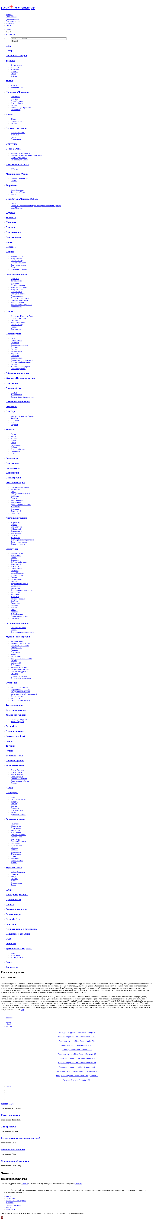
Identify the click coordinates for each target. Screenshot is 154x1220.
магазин (9, 1026)
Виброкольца (16, 665)
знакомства (10, 23)
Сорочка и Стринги (19, 779)
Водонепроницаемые (19, 584)
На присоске (16, 502)
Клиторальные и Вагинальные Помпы (26, 155)
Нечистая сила (16, 837)
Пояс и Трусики (17, 770)
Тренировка (15, 320)
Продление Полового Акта (22, 316)
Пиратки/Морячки (18, 841)
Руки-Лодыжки (17, 101)
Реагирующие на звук (19, 616)
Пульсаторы (15, 603)
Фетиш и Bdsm (17, 861)
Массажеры (15, 588)
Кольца (13, 654)
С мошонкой (16, 513)
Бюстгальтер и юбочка (20, 781)
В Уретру (14, 169)
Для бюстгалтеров (18, 815)
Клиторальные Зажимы (20, 153)
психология (15, 955)
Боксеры (14, 879)
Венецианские (16, 87)
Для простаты (16, 531)
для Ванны (15, 420)
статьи (25, 1184)
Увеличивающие (17, 302)
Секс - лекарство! (13, 21)
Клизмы (14, 181)
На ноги (14, 804)
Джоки (13, 885)
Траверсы (14, 99)
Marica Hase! (7, 1103)
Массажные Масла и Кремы (22, 416)
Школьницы (16, 854)
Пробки (14, 525)
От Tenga (14, 674)
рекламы (78, 1184)
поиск (8, 1022)
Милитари (15, 824)
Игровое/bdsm (16, 883)
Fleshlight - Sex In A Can (20, 643)
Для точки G (16, 511)
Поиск (8, 29)
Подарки (14, 425)
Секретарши (16, 828)
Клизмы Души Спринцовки (22, 397)
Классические (16, 341)
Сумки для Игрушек (19, 719)
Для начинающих (18, 544)
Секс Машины (16, 208)
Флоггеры (15, 67)
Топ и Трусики (17, 777)
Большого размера (18, 369)
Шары (13, 119)
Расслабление (16, 395)
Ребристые (15, 354)
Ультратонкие (16, 351)
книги (8, 25)
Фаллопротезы (17, 696)
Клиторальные (17, 553)
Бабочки (14, 607)
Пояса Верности (17, 190)
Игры (13, 422)
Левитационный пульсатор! (15, 1161)
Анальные (15, 135)
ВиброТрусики (17, 614)
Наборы (14, 105)
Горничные (15, 843)
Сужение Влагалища (19, 300)
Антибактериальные (19, 287)
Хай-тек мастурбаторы (20, 672)
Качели (13, 204)
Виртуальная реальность (21, 678)
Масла (13, 436)
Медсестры (15, 830)
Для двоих (15, 560)
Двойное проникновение (21, 505)
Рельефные (15, 507)
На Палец (15, 571)
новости (9, 15)
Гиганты (14, 498)
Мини (13, 492)
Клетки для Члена (18, 192)
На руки (14, 806)
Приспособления (18, 449)
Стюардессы (16, 852)
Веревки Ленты (17, 103)
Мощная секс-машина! (13, 1149)
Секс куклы (15, 652)
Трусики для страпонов (20, 700)
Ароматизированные (19, 345)
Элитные (14, 605)
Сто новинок (11, 17)
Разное (13, 856)
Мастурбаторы (17, 641)
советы (13, 953)
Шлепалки (15, 69)
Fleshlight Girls (16, 648)
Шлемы (14, 85)
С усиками (15, 343)
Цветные (14, 347)
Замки (13, 194)
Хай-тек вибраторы (19, 562)
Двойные (14, 601)
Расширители (16, 121)
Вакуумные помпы (18, 265)
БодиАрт (14, 418)
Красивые (15, 566)
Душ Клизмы (16, 533)
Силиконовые (16, 292)
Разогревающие (17, 296)
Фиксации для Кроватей (21, 107)
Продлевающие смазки (20, 298)
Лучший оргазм (17, 256)
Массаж (14, 327)
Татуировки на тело (19, 799)
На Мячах (15, 496)
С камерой (15, 618)
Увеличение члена (18, 322)
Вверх (8, 1086)
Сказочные (15, 839)
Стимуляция (16, 139)
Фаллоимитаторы (18, 133)
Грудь (13, 267)
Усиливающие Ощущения (21, 305)
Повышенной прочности (21, 362)
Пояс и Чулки (16, 772)
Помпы (14, 661)
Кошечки (14, 850)
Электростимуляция (19, 542)
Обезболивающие (18, 285)
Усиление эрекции (18, 318)
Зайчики (14, 848)
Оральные (15, 279)
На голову (15, 808)
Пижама (14, 783)
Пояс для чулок (17, 810)
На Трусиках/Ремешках (20, 692)
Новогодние (16, 832)
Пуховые (14, 72)
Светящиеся (15, 349)
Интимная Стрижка (19, 269)
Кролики (14, 612)
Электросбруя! (8, 1126)
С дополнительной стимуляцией (24, 694)
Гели (12, 453)
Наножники (15, 110)
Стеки (13, 74)
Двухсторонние (17, 500)
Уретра (13, 137)
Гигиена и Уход (17, 261)
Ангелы (14, 863)
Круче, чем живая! (10, 1115)
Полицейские (16, 845)
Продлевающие (17, 358)
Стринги (14, 874)
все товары (10, 34)
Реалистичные (16, 579)
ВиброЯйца (15, 594)
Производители (12, 19)
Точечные (15, 356)
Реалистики (15, 489)
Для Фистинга (16, 307)
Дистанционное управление (22, 540)
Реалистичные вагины (20, 669)
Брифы (13, 876)
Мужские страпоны (19, 676)
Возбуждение (16, 258)
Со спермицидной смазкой (22, 360)
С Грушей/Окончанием (20, 487)
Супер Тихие (16, 586)
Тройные (14, 577)
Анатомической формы (20, 366)
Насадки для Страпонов (20, 494)
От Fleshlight (16, 663)
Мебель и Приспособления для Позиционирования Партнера (36, 206)
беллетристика (17, 957)
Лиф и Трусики (17, 774)
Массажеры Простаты (20, 646)
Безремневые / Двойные (20, 690)
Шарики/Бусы (16, 522)
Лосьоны (14, 438)
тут (22, 1010)
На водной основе (18, 294)
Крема (13, 443)
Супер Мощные (17, 573)
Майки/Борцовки (18, 872)
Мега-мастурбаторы (19, 667)
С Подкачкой (16, 529)
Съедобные (15, 451)
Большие (14, 581)
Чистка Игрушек (17, 722)
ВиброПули (15, 592)
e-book (8, 1024)
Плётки (14, 76)
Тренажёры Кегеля (18, 263)
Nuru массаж (16, 445)
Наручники (15, 97)
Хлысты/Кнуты (17, 65)
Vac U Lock (15, 698)
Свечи (13, 434)
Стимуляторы (16, 527)
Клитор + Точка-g (18, 599)
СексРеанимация (18, 8)
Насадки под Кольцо (19, 687)
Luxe (13, 338)
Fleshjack (14, 650)
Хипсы (13, 881)
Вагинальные (16, 281)
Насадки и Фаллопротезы (21, 659)
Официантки (16, 826)
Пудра (13, 441)
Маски (13, 812)
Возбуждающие (17, 289)
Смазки (14, 393)
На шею (14, 797)
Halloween (15, 858)
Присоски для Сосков (19, 160)
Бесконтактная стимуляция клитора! (20, 1138)
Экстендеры (16, 656)
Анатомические (17, 575)
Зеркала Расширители (20, 178)
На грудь (14, 802)
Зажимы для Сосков (19, 158)
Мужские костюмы (18, 835)
